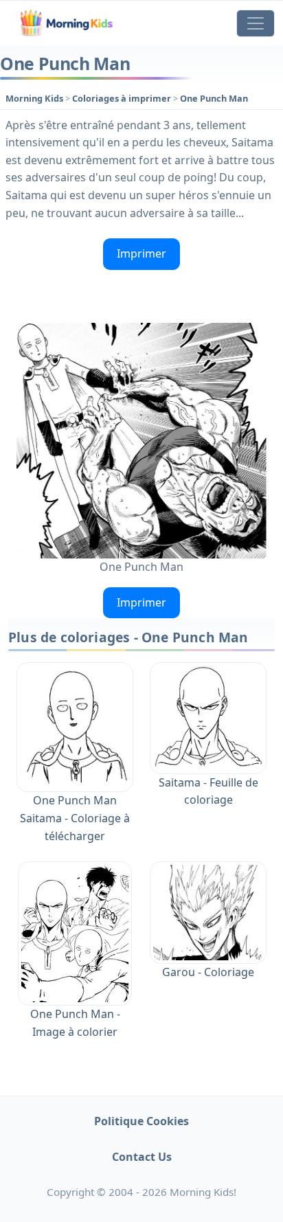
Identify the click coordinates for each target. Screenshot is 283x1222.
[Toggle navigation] (255, 23)
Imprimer (141, 253)
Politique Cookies (141, 1121)
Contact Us (142, 1156)
